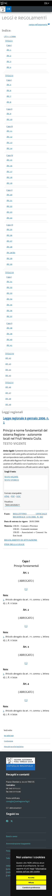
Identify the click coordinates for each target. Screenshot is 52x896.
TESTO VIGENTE (11, 476)
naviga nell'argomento (38, 24)
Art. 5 (9, 84)
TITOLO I (9, 41)
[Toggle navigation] (49, 9)
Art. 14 (9, 148)
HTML (6, 496)
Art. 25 (9, 229)
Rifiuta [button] (31, 883)
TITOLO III (9, 272)
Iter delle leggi (9, 736)
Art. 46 (8, 387)
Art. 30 (9, 264)
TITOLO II (9, 75)
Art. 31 (9, 281)
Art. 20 (9, 194)
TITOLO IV (9, 353)
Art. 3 (9, 61)
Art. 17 (9, 171)
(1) (26, 589)
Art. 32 (9, 287)
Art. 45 (8, 375)
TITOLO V (9, 382)
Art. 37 (9, 316)
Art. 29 (9, 258)
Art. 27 (9, 241)
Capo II (9, 109)
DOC (18, 496)
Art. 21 (9, 200)
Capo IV (9, 155)
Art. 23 (9, 212)
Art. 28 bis (11, 252)
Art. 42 (8, 358)
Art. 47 (8, 393)
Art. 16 (9, 165)
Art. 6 (9, 90)
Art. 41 (9, 345)
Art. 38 (9, 328)
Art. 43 (8, 364)
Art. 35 (9, 304)
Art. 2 (9, 55)
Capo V (9, 190)
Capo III (9, 126)
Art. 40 (9, 339)
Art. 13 (9, 142)
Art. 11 (9, 131)
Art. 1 (9, 50)
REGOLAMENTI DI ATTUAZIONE (20, 540)
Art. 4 (9, 67)
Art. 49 (8, 404)
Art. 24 (9, 217)
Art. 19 (9, 183)
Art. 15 (9, 160)
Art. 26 (9, 235)
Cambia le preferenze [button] (31, 887)
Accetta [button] (31, 878)
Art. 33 (9, 293)
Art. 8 (9, 102)
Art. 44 (8, 369)
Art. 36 (9, 310)
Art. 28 (9, 246)
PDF (13, 496)
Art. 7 (9, 96)
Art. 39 (9, 333)
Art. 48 (8, 398)
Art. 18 (9, 177)
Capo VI (9, 225)
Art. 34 (9, 299)
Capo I (9, 45)
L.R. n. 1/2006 (10, 36)
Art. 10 (9, 119)
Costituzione (8, 741)
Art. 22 (9, 206)
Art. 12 (9, 136)
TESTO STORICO (11, 480)
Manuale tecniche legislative (13, 747)
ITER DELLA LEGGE (14, 544)
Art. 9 (9, 113)
